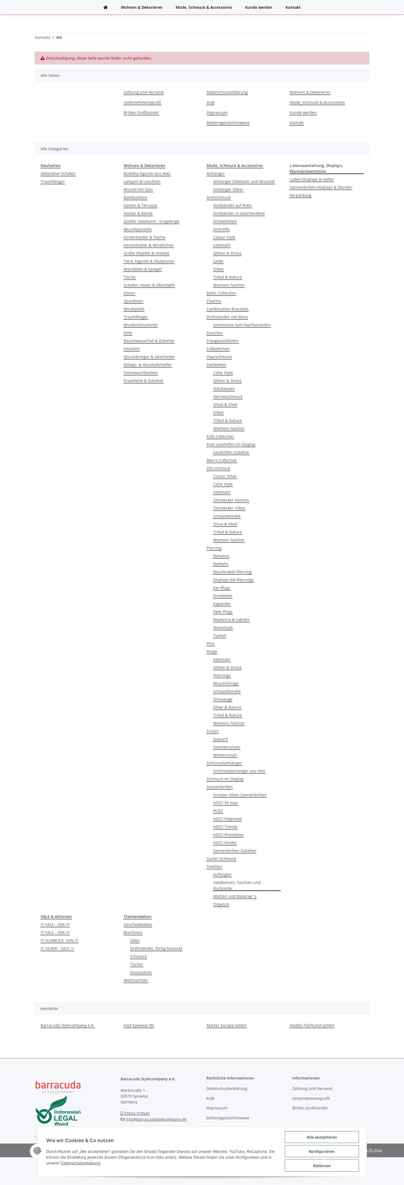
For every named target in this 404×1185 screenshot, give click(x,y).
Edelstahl (221, 245)
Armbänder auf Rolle (232, 205)
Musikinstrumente (140, 324)
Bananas (221, 555)
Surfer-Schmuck (221, 858)
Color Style (223, 372)
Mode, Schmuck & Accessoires (204, 7)
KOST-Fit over (225, 802)
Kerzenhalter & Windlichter (149, 245)
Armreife (221, 229)
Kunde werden (258, 7)
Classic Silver (225, 476)
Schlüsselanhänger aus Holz (239, 771)
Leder (218, 261)
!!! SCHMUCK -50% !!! (59, 940)
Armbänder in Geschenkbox (239, 213)
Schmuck (138, 956)
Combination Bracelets (227, 308)
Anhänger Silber (228, 189)
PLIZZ (218, 810)
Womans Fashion (229, 285)
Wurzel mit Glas (138, 189)
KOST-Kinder (225, 842)
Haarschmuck (219, 356)
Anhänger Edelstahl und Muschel (244, 181)
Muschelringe (226, 683)
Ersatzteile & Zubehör (144, 380)
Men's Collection (222, 460)
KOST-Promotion (228, 834)
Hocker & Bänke (138, 213)
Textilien (214, 866)
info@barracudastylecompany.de (156, 1119)
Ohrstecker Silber (229, 508)
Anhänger (216, 173)
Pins (210, 643)
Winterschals (225, 755)
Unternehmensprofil (142, 102)
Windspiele (134, 308)
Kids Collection (220, 436)
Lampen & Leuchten (142, 181)
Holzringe (222, 675)
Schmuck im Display (225, 778)
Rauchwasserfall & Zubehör (149, 340)
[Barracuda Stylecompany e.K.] (105, 7)
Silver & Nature (227, 707)
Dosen (129, 293)
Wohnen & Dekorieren (141, 7)
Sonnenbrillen (220, 786)
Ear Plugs (221, 587)
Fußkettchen (218, 348)
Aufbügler (222, 874)
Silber (218, 269)
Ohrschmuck (218, 468)
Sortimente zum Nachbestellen (241, 324)
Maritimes (133, 932)
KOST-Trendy (225, 826)
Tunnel (219, 635)
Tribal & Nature (227, 277)
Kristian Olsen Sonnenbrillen (240, 794)
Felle (128, 332)
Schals (212, 731)
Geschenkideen (138, 924)
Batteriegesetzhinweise (228, 122)
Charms (214, 301)
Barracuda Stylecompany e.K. (68, 1025)
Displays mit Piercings (233, 579)
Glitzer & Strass (227, 253)
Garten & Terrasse (140, 205)
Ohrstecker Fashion (231, 500)
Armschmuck (219, 197)
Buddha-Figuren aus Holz (147, 173)
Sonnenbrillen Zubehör (234, 850)
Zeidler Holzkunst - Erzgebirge (151, 221)
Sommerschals (226, 747)
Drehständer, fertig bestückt (156, 948)
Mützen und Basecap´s (234, 896)
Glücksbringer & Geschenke (149, 356)
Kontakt (293, 7)
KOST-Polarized (227, 818)
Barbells (220, 563)
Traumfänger (53, 181)
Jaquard (220, 739)
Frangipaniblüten (223, 340)
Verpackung (300, 195)
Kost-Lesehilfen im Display (231, 444)
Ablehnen (322, 1165)
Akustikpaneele (138, 229)
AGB (210, 102)
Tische (129, 277)
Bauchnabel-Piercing (232, 571)
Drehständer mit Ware (227, 316)
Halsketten (216, 364)
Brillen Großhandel (141, 112)
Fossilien (132, 348)
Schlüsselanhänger (224, 763)
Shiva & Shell (225, 404)
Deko (134, 940)
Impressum (217, 112)
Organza (221, 904)
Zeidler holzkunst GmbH (312, 1025)
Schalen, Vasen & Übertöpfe (149, 285)
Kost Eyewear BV (139, 1025)
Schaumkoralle (226, 516)
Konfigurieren (322, 1151)
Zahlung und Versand (144, 92)
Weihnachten (136, 980)
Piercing (214, 547)
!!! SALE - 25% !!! (55, 924)
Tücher (136, 964)
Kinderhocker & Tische (144, 237)
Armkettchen (225, 221)
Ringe (212, 651)
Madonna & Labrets (231, 619)
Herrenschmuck (227, 396)
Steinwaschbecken (141, 372)
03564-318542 (137, 1113)
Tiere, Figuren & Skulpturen (149, 261)
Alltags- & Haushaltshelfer (148, 364)
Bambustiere (135, 197)
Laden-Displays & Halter (312, 179)
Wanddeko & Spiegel (143, 269)
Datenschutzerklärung (227, 92)
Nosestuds (223, 627)
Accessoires (141, 972)
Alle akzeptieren (322, 1137)
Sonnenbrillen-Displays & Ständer (321, 187)
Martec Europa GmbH (227, 1025)
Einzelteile (222, 595)
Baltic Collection (221, 293)
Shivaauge (222, 699)
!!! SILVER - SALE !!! (57, 948)
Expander (222, 603)
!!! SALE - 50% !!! (55, 932)
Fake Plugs (223, 611)
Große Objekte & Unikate (146, 253)
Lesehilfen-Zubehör (231, 452)
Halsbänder (224, 388)
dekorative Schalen (58, 173)
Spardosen (133, 301)
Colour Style (224, 237)
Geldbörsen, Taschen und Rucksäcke (237, 885)
